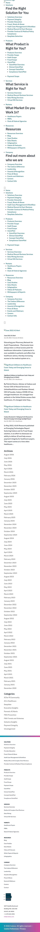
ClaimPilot (11, 62)
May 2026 (8, 465)
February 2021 (9, 681)
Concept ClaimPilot (16, 69)
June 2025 (8, 503)
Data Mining (7, 813)
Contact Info (12, 181)
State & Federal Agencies (17, 121)
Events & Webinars (9, 881)
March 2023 (8, 594)
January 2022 (9, 643)
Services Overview (14, 93)
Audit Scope (12, 57)
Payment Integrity (14, 19)
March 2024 (8, 556)
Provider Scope (13, 55)
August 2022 (9, 618)
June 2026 (8, 462)
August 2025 (9, 496)
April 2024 (8, 552)
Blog (9, 136)
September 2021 (10, 657)
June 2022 (8, 625)
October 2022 (9, 611)
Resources (10, 126)
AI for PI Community (11, 697)
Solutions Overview (14, 17)
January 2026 (9, 479)
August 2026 (9, 455)
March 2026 (8, 472)
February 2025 (9, 517)
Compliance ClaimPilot (17, 72)
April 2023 (8, 590)
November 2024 (10, 528)
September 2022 (10, 615)
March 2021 (8, 678)
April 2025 (8, 510)
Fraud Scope (12, 60)
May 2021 (8, 671)
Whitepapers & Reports (16, 148)
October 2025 (9, 489)
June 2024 (8, 545)
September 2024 (10, 535)
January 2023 (9, 601)
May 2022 (8, 629)
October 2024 (9, 531)
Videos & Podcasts (14, 145)
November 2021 (10, 650)
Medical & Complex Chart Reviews (14, 810)
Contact (6, 887)
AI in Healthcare (17, 379)
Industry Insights (10, 722)
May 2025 (8, 507)
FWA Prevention (10, 715)
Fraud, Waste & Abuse (15, 24)
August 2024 (9, 538)
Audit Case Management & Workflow (21, 27)
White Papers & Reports (11, 853)
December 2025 (10, 482)
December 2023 (10, 563)
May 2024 (8, 549)
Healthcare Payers (14, 116)
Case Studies (12, 138)
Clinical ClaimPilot (16, 67)
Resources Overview (15, 133)
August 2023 (9, 577)
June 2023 (8, 584)
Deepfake (7, 704)
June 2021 (8, 667)
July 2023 (8, 580)
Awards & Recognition (15, 171)
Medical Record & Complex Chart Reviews (16, 761)
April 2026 (8, 469)
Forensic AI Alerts (18, 338)
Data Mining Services (15, 98)
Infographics (12, 143)
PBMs (9, 119)
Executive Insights (11, 708)
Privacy (23, 929)
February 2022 (9, 639)
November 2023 (10, 566)
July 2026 (8, 458)
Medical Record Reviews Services (20, 95)
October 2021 (9, 653)
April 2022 (8, 632)
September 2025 (10, 493)
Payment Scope (13, 76)
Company (9, 152)
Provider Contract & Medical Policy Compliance (18, 764)
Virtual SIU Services (15, 100)
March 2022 (8, 636)
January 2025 (9, 521)
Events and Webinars (15, 176)
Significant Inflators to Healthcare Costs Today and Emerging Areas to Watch (19, 376)
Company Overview (14, 164)
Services (9, 81)
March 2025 (8, 514)
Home (8, 3)
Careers (10, 179)
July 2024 (8, 542)
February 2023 (9, 597)
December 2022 (10, 604)
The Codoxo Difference (16, 167)
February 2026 (9, 475)
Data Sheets (12, 141)
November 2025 (10, 486)
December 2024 (10, 524)
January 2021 (9, 685)
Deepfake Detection (15, 36)
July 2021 (8, 664)
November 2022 (10, 608)
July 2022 (8, 622)
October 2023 (9, 570)
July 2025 (8, 500)
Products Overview (14, 53)
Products (9, 41)
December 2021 (10, 646)
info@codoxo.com (9, 916)
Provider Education (14, 22)
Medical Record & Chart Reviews (19, 29)
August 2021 (9, 660)
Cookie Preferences (11, 929)
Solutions (9, 5)
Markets (9, 104)
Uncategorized (9, 729)
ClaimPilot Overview (16, 65)
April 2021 (8, 674)
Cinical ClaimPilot (9, 792)
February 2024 (9, 559)
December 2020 (10, 688)
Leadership (11, 169)
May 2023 (8, 587)
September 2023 (10, 573)
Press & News (12, 174)
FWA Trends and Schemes (14, 718)
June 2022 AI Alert (10, 335)
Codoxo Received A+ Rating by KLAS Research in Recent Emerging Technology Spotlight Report (18, 418)
